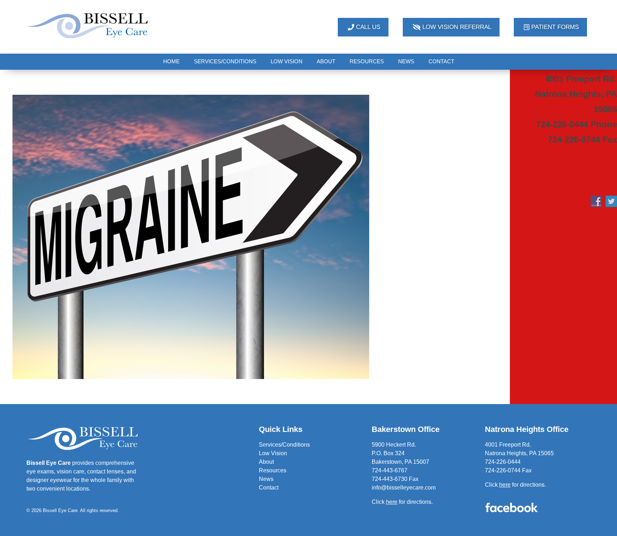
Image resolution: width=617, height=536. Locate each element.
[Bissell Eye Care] (88, 25)
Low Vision (273, 453)
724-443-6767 (389, 470)
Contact (269, 488)
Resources (272, 470)
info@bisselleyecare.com (404, 488)
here (505, 485)
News (266, 479)
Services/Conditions (284, 445)
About (266, 462)
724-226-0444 (503, 462)
